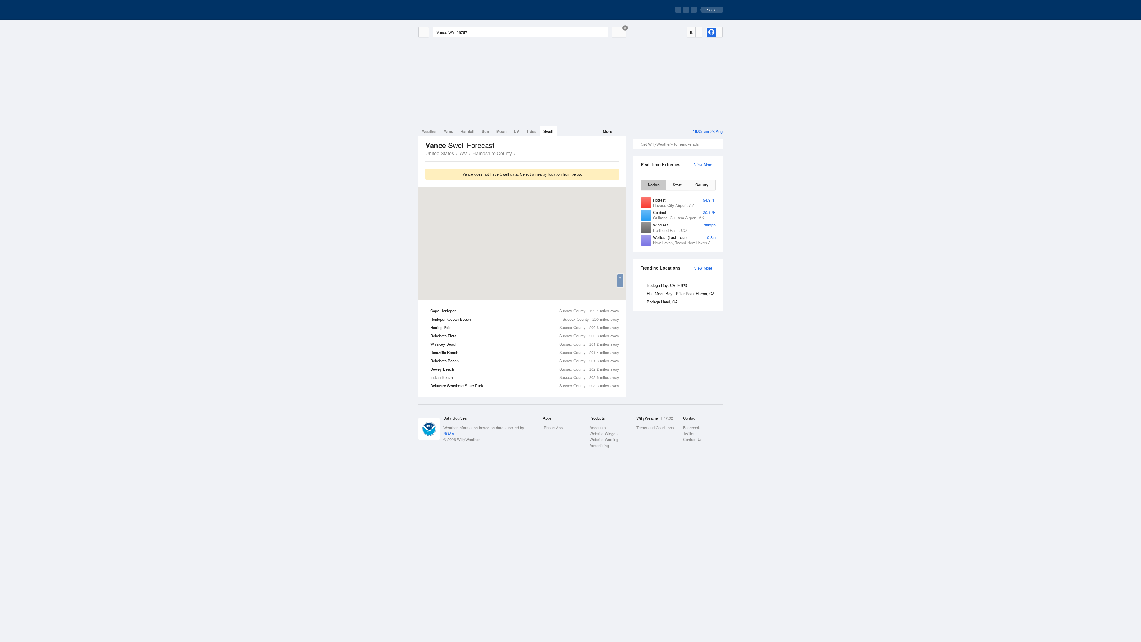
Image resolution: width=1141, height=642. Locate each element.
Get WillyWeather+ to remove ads (670, 144)
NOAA (448, 433)
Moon (501, 131)
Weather (429, 131)
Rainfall (468, 131)
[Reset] (592, 32)
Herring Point (524, 327)
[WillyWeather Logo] (446, 10)
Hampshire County (492, 153)
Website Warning (604, 439)
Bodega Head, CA (662, 302)
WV (463, 153)
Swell (548, 131)
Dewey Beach (524, 369)
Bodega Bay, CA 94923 (667, 285)
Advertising (599, 445)
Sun (485, 131)
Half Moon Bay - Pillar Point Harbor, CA (681, 293)
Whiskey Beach (524, 344)
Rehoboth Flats (524, 336)
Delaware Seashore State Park (524, 385)
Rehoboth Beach (524, 361)
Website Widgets (604, 433)
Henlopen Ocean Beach (524, 319)
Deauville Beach (524, 352)
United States (439, 153)
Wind (448, 131)
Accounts (598, 427)
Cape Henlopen (524, 311)
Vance (518, 152)
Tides (531, 131)
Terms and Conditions (655, 427)
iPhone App (553, 427)
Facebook (691, 427)
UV (516, 131)
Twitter (688, 433)
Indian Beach (524, 377)
